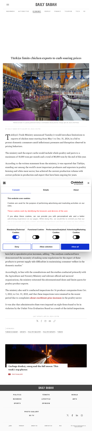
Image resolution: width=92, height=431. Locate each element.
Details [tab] (46, 190)
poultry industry (34, 332)
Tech (78, 11)
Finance (57, 11)
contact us (48, 425)
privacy (21, 425)
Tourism (68, 11)
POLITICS (17, 395)
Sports (17, 403)
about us (34, 425)
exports (23, 332)
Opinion (46, 403)
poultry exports (49, 332)
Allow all (75, 247)
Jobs (10, 425)
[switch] (35, 237)
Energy (48, 11)
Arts (75, 399)
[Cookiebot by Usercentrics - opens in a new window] (72, 183)
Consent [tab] (16, 190)
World (75, 395)
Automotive (23, 11)
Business (10, 11)
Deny (17, 247)
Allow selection (46, 247)
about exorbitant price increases (45, 298)
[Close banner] (88, 183)
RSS (60, 425)
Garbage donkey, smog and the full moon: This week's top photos (33, 368)
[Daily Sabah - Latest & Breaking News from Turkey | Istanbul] (46, 4)
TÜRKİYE (46, 395)
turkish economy (11, 332)
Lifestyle (46, 399)
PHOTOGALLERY (17, 374)
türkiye (60, 332)
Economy (37, 11)
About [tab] (76, 190)
